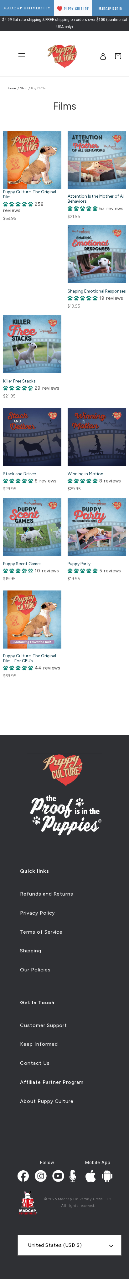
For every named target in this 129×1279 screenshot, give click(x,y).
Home (12, 88)
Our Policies (35, 970)
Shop (23, 88)
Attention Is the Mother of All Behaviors (96, 199)
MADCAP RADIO (110, 8)
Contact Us (35, 1063)
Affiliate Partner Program (52, 1082)
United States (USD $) (55, 1245)
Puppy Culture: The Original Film (29, 194)
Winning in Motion (85, 473)
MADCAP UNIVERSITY (26, 8)
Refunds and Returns (46, 894)
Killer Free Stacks (19, 380)
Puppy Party (79, 563)
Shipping (30, 951)
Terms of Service (41, 932)
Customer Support (43, 1025)
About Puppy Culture (47, 1101)
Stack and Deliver (19, 473)
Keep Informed (39, 1044)
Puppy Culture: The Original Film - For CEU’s (29, 658)
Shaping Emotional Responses (97, 291)
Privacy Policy (37, 913)
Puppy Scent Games (22, 563)
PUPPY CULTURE (76, 8)
